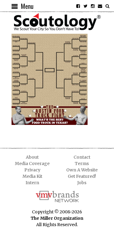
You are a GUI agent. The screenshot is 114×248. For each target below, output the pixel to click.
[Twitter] (85, 6)
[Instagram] (92, 6)
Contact (82, 157)
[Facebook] (78, 6)
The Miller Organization (57, 218)
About (32, 157)
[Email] (100, 6)
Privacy (32, 170)
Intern (32, 182)
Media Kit (32, 176)
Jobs (81, 182)
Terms (82, 163)
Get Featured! (82, 176)
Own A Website (82, 170)
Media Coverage (32, 163)
